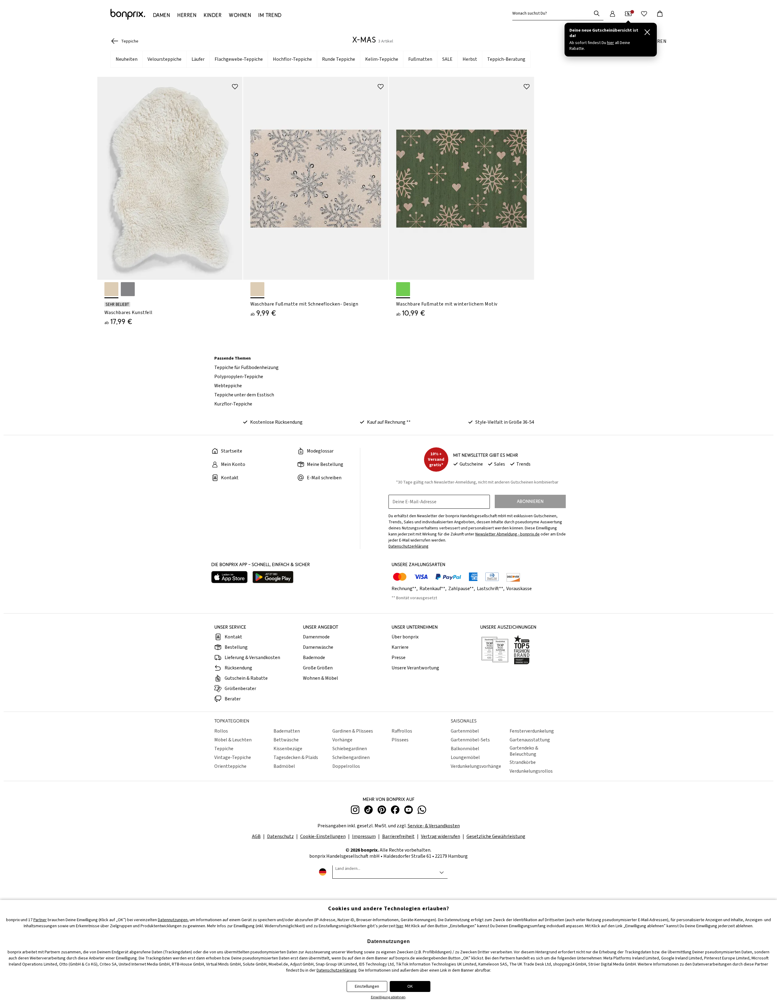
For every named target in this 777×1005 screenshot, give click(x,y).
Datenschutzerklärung (337, 970)
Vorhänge (342, 740)
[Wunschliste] (644, 13)
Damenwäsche (318, 647)
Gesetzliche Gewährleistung (496, 836)
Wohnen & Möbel (320, 678)
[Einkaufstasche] (660, 13)
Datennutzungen (173, 920)
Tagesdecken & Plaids (295, 757)
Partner (40, 920)
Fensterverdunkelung (532, 731)
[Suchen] (596, 13)
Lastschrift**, (491, 589)
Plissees (400, 740)
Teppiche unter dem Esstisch (244, 394)
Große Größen (318, 668)
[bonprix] (127, 14)
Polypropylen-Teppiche (238, 376)
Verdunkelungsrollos (531, 771)
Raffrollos (402, 731)
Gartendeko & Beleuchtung (524, 751)
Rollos (221, 731)
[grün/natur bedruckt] (403, 289)
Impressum (364, 836)
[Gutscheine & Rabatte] (628, 13)
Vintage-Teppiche (232, 757)
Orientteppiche (230, 766)
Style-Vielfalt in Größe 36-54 (504, 422)
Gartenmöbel (465, 731)
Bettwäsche (286, 740)
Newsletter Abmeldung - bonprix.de (507, 534)
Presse (398, 657)
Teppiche (223, 748)
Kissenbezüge (287, 748)
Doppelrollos (346, 766)
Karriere (400, 647)
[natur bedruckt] (257, 289)
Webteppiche (228, 385)
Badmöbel (284, 766)
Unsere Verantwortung (415, 668)
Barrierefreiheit (398, 836)
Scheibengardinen (351, 757)
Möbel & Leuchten (233, 740)
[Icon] (235, 86)
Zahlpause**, (462, 589)
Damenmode (316, 637)
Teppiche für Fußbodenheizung (246, 367)
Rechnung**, (405, 589)
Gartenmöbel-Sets (470, 740)
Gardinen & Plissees (352, 731)
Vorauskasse (519, 589)
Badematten (286, 731)
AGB (256, 836)
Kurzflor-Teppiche (233, 404)
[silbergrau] (128, 289)
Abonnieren (530, 501)
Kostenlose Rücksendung (276, 422)
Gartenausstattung (530, 740)
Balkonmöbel (465, 748)
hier (399, 926)
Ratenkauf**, (433, 589)
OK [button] (410, 986)
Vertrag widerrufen (440, 836)
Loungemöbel (465, 757)
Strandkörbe (523, 762)
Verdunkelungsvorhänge (476, 766)
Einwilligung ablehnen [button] (388, 997)
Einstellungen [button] (367, 986)
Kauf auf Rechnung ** (389, 422)
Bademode (314, 658)
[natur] (111, 289)
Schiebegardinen (349, 748)
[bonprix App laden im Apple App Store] (229, 578)
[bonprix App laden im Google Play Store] (273, 578)
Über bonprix (405, 637)
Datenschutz (280, 836)
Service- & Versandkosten (434, 825)
